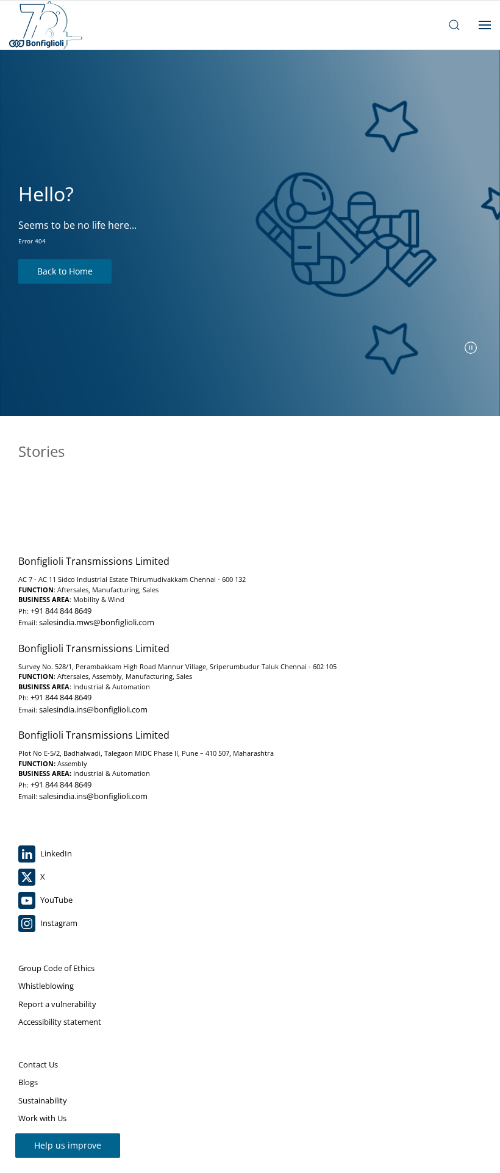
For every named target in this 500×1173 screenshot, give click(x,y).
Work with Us (42, 1118)
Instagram (57, 922)
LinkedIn (55, 853)
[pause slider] (470, 347)
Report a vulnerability (57, 1004)
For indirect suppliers (56, 1136)
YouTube (55, 899)
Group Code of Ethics (56, 968)
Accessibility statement (59, 1021)
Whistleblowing (46, 985)
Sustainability (42, 1100)
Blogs (28, 1082)
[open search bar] (454, 25)
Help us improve (67, 1145)
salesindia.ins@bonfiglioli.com (93, 709)
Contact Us (38, 1064)
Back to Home (65, 271)
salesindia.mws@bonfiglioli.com (96, 622)
